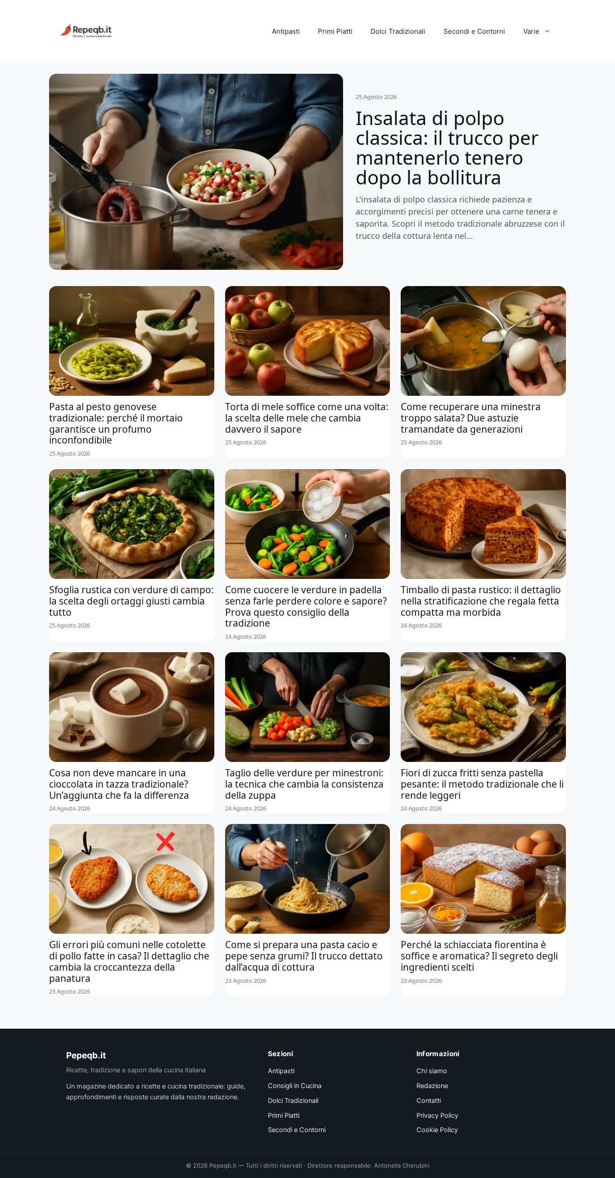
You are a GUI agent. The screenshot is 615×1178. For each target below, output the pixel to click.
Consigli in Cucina (294, 1086)
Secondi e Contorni (474, 31)
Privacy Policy (437, 1115)
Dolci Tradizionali (398, 31)
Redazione (432, 1086)
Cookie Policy (437, 1130)
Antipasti (286, 31)
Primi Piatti (335, 31)
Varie (531, 31)
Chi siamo (431, 1071)
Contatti (428, 1101)
